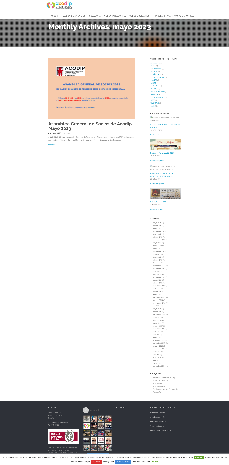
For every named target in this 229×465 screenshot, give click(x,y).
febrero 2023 (158, 260)
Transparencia (162, 16)
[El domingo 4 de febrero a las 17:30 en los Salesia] (108, 426)
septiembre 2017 (159, 329)
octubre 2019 (158, 300)
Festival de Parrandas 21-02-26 (162, 153)
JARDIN (153, 83)
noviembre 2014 (159, 366)
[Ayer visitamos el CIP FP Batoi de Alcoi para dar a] (86, 440)
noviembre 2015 (159, 343)
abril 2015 (156, 360)
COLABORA (95, 16)
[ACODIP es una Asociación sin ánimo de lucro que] (86, 426)
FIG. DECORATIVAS (158, 77)
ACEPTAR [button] (198, 457)
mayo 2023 (157, 257)
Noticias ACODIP (159, 386)
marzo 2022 (157, 274)
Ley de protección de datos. (160, 430)
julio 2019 (156, 306)
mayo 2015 (157, 357)
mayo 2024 (157, 243)
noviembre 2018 (159, 314)
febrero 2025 (158, 237)
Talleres (156, 392)
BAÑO (153, 66)
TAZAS (153, 106)
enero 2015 (157, 363)
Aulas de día (155, 63)
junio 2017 (157, 334)
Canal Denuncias (184, 16)
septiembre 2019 (159, 303)
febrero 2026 (158, 225)
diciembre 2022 (158, 263)
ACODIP (54, 16)
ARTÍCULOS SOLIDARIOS (137, 16)
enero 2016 (157, 337)
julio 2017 (156, 332)
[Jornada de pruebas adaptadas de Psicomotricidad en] (94, 433)
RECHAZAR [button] (96, 462)
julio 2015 (156, 352)
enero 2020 (157, 294)
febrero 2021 (158, 283)
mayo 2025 (157, 234)
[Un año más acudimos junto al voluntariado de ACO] (101, 448)
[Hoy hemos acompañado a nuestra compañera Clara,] (94, 448)
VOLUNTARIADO (112, 16)
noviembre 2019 (159, 297)
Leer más (51, 145)
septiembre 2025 (159, 231)
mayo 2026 (157, 223)
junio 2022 (157, 271)
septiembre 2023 (159, 251)
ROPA (153, 100)
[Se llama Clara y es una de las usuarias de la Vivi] (108, 448)
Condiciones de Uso (157, 417)
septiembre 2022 (159, 268)
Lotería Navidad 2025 (158, 202)
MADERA (154, 89)
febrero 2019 (158, 312)
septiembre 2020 (159, 286)
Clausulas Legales (157, 426)
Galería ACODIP (159, 380)
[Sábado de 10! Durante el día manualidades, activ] (86, 433)
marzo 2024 (157, 246)
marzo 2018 (157, 320)
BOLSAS (154, 71)
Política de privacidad (158, 421)
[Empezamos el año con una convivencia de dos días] (86, 448)
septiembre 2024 (159, 240)
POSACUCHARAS (157, 97)
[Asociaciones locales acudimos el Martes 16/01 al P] (108, 433)
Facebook (121, 407)
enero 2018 (157, 323)
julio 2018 (156, 317)
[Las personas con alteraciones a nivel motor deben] (94, 419)
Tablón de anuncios (74, 16)
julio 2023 (156, 254)
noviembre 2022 (159, 266)
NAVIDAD (154, 94)
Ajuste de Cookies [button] (123, 462)
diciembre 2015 (158, 340)
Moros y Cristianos (158, 91)
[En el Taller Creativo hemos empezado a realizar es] (86, 419)
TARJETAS (155, 103)
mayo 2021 (157, 280)
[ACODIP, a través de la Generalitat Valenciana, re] (101, 440)
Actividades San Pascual (162, 378)
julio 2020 (156, 289)
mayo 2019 (157, 309)
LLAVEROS (155, 86)
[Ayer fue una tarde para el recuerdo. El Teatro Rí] (94, 426)
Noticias (66, 133)
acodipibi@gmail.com (60, 422)
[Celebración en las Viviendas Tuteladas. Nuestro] (101, 419)
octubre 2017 (158, 326)
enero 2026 (157, 228)
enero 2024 (157, 248)
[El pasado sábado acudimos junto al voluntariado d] (101, 433)
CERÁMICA (155, 74)
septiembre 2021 (159, 277)
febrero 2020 (158, 291)
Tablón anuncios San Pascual (164, 389)
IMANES (154, 80)
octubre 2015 (158, 346)
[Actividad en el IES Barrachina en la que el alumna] (101, 426)
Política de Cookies (157, 413)
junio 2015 (157, 355)
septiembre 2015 (159, 349)
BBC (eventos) (156, 69)
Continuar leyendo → (158, 135)
